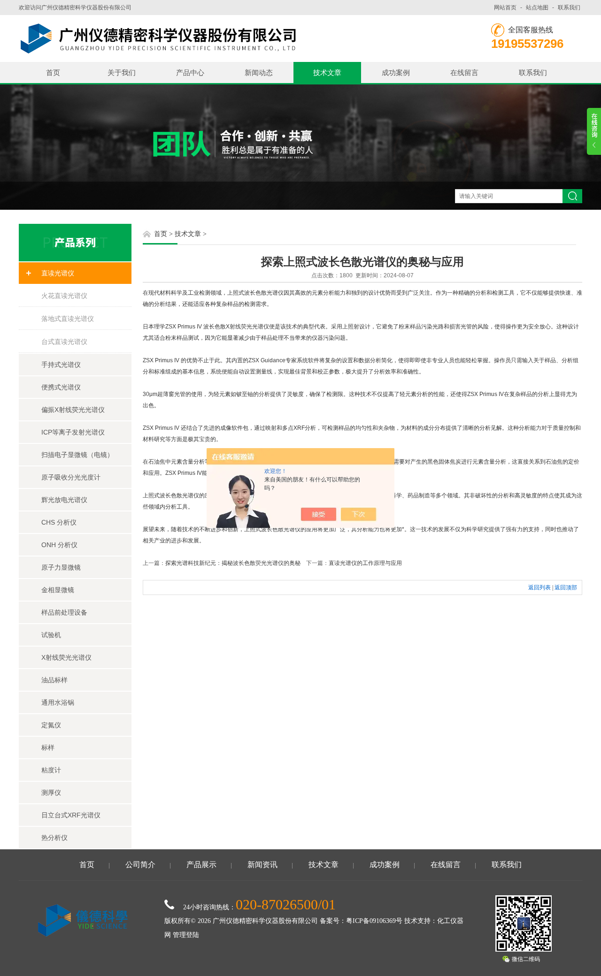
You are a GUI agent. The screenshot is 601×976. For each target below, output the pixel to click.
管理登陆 (186, 934)
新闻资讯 (262, 865)
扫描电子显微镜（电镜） (77, 454)
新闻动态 (259, 72)
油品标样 (54, 680)
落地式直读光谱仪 (67, 318)
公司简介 (140, 865)
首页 (53, 72)
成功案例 (396, 72)
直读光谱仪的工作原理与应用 (365, 563)
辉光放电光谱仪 (64, 499)
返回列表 (539, 587)
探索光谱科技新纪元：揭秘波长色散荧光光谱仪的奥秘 (232, 563)
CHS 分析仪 (59, 522)
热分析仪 (54, 837)
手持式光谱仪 (61, 364)
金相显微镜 (57, 590)
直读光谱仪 (57, 273)
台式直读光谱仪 (64, 341)
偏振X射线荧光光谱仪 (73, 409)
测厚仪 (51, 792)
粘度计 (51, 770)
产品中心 (190, 72)
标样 (47, 747)
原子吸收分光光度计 (70, 477)
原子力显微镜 (61, 567)
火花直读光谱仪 (64, 295)
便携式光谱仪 (61, 387)
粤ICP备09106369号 (374, 920)
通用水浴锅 (57, 702)
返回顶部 (566, 587)
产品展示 (201, 865)
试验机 (51, 635)
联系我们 (569, 7)
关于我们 (122, 72)
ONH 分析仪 (59, 545)
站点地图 (537, 7)
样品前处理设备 (64, 612)
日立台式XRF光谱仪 (70, 815)
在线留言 (464, 72)
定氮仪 (51, 725)
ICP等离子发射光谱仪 (73, 432)
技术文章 (327, 72)
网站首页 (505, 7)
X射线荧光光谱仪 (66, 657)
